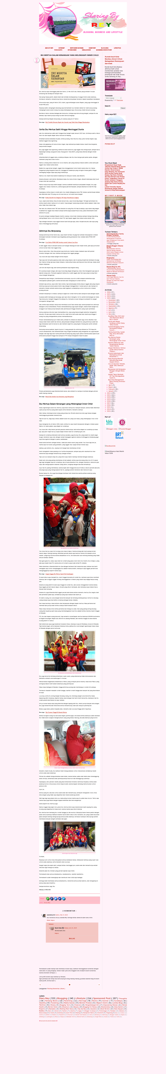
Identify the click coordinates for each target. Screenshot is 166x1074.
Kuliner (105, 1001)
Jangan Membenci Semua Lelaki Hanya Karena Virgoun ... (116, 349)
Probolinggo (103, 1011)
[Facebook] (51, 898)
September (113, 306)
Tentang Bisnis (51, 1001)
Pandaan (113, 1011)
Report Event (102, 1003)
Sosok (106, 1016)
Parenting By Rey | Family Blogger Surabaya (115, 234)
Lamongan (49, 1016)
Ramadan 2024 (71, 1016)
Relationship (105, 1007)
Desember (112, 300)
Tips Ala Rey (82, 1009)
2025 (109, 294)
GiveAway (60, 1013)
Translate (120, 100)
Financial (78, 1005)
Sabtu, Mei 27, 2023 (62, 915)
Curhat (41, 1014)
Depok (123, 1014)
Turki (118, 1016)
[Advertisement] (83, 1043)
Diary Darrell (118, 1007)
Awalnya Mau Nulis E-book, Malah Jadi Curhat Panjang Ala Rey (115, 183)
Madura (54, 1014)
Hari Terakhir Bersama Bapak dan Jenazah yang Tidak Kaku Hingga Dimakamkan (67, 122)
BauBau (42, 1011)
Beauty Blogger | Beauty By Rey (115, 246)
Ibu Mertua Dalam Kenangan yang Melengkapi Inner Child (117, 338)
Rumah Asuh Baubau (81, 1014)
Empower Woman (76, 48)
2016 (109, 405)
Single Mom (86, 50)
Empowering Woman (110, 1005)
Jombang (41, 1016)
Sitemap (62, 48)
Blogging (105, 48)
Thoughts (58, 50)
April (110, 385)
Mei (110, 314)
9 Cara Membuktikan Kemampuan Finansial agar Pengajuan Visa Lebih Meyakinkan (115, 239)
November (112, 302)
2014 (109, 409)
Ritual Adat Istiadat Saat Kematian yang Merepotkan (59, 396)
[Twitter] (55, 898)
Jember (48, 1014)
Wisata (53, 1005)
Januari (111, 391)
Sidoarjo (121, 1011)
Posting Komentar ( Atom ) (56, 988)
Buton (57, 1011)
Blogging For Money (90, 1007)
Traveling (55, 1003)
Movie (95, 1001)
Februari (112, 389)
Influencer (66, 1007)
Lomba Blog (117, 1003)
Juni (110, 312)
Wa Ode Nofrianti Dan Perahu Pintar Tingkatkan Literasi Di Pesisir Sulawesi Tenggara (115, 178)
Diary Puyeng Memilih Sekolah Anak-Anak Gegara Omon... (115, 360)
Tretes (112, 1016)
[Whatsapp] (47, 898)
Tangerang (109, 1013)
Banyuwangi (43, 1013)
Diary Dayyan (118, 1009)
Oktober (112, 304)
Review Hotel (53, 1007)
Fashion (64, 1011)
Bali (116, 1013)
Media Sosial (69, 1003)
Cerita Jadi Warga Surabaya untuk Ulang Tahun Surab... (116, 323)
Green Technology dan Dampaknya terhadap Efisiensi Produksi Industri (115, 261)
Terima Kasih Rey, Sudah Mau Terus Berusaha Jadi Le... (116, 333)
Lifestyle (117, 48)
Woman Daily (111, 275)
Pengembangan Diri (92, 1005)
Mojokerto (62, 1014)
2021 (109, 395)
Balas (48, 920)
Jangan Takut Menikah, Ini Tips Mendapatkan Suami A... (116, 376)
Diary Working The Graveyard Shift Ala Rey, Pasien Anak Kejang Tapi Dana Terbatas (115, 173)
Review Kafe (80, 1016)
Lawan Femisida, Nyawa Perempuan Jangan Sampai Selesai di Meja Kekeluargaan (115, 188)
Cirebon (122, 1013)
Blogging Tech (65, 1005)
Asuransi (94, 1009)
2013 (109, 411)
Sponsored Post (102, 998)
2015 (109, 407)
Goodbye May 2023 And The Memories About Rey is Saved (116, 317)
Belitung (105, 1014)
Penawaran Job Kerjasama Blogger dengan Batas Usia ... (116, 370)
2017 (109, 403)
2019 (109, 399)
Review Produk (85, 1003)
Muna (56, 1016)
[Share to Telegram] (63, 898)
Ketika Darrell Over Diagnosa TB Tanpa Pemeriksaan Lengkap (62, 197)
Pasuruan (70, 1014)
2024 (109, 296)
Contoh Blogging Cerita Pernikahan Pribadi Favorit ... (116, 328)
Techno (42, 1005)
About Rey (49, 48)
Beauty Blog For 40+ (113, 267)
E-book (52, 1013)
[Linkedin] (59, 898)
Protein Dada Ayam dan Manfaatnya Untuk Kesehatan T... (116, 354)
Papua (62, 1016)
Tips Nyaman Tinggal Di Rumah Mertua (56, 712)
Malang (77, 1013)
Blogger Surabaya (90, 1011)
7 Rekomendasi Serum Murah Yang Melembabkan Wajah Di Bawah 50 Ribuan (115, 269)
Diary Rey (92, 48)
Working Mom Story (104, 50)
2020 (109, 397)
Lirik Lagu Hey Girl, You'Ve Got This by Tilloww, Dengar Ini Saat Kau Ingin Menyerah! (115, 279)
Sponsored (72, 50)
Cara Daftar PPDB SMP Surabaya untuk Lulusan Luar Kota (61, 242)
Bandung (97, 1014)
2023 (109, 298)
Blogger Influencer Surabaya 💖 (49, 1020)
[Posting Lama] (99, 984)
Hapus (53, 920)
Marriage (83, 1001)
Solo (91, 1014)
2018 (109, 401)
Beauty (76, 1007)
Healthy (42, 1003)
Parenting (68, 1001)
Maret (111, 387)
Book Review (105, 1009)
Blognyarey (110, 258)
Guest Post (69, 1013)
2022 (109, 393)
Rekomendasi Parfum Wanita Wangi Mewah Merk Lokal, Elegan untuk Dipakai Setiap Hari (115, 251)
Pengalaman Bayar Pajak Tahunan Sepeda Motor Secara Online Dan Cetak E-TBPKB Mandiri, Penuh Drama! (115, 167)
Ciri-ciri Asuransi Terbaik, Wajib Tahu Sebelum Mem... (116, 365)
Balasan (51, 924)
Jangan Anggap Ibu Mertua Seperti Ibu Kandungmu (59, 574)
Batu (50, 1011)
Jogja (80, 1011)
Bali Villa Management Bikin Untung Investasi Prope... (116, 381)
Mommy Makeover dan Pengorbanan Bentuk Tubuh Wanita (116, 344)
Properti (42, 1009)
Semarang (90, 1016)
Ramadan (52, 1009)
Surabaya (118, 1001)
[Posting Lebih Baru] (40, 984)
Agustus (111, 308)
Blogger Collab (114, 1014)
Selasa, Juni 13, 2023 (70, 928)
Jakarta (72, 1011)
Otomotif (100, 1013)
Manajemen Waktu (89, 1013)
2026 (109, 292)
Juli (110, 310)
